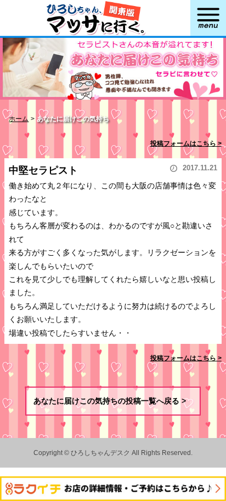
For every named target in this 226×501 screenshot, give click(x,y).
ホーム (19, 119)
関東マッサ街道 (95, 20)
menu (208, 20)
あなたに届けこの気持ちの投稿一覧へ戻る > (109, 400)
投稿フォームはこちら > (186, 143)
